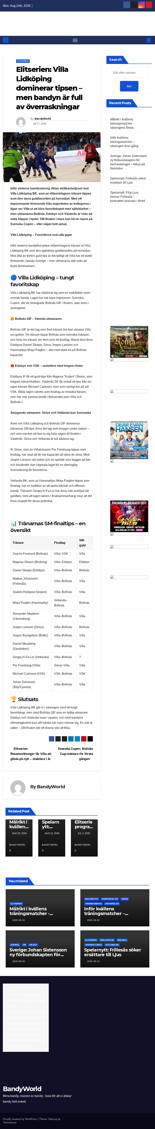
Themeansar (9, 1122)
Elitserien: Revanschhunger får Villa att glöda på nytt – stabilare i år (30, 754)
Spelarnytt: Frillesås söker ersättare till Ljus (112, 952)
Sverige (15, 945)
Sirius (125, 899)
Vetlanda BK (112, 945)
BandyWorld (77, 20)
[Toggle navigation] (75, 40)
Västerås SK (112, 904)
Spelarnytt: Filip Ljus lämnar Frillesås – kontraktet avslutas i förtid (127, 196)
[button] (143, 40)
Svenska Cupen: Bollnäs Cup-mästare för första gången (75, 754)
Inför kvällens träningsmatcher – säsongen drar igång (124, 142)
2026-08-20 (18, 920)
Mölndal (122, 940)
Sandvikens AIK (110, 899)
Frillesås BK (107, 940)
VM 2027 (33, 945)
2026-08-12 (93, 961)
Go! (129, 86)
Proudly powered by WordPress (20, 1119)
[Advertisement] (129, 269)
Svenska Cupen (93, 945)
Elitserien (23, 61)
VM (24, 945)
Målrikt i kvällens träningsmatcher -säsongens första (122, 123)
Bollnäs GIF (91, 899)
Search (115, 60)
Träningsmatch (93, 904)
